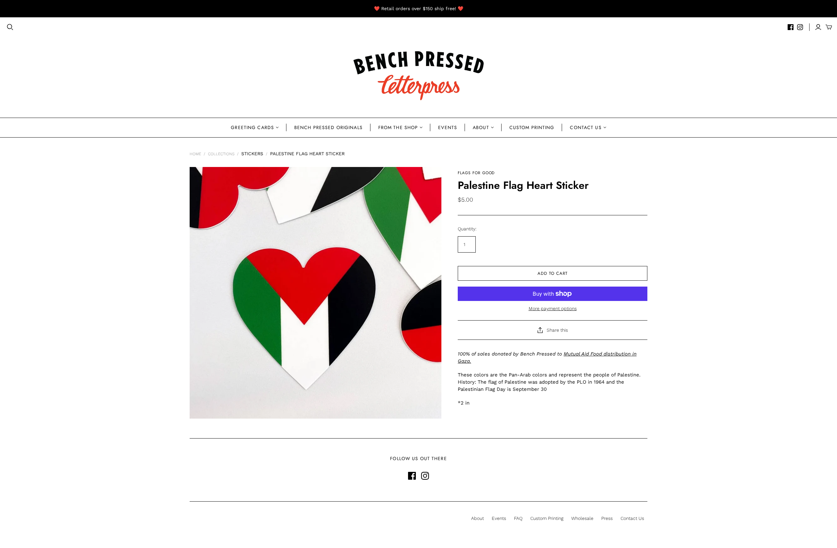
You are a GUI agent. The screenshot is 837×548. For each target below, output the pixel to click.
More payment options (553, 308)
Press (607, 518)
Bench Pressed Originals (328, 127)
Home (195, 154)
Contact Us (585, 127)
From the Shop (398, 127)
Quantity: (467, 228)
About (481, 127)
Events (447, 127)
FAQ (518, 518)
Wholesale (582, 518)
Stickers (252, 153)
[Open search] (10, 27)
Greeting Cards (252, 127)
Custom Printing (532, 127)
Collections (221, 154)
